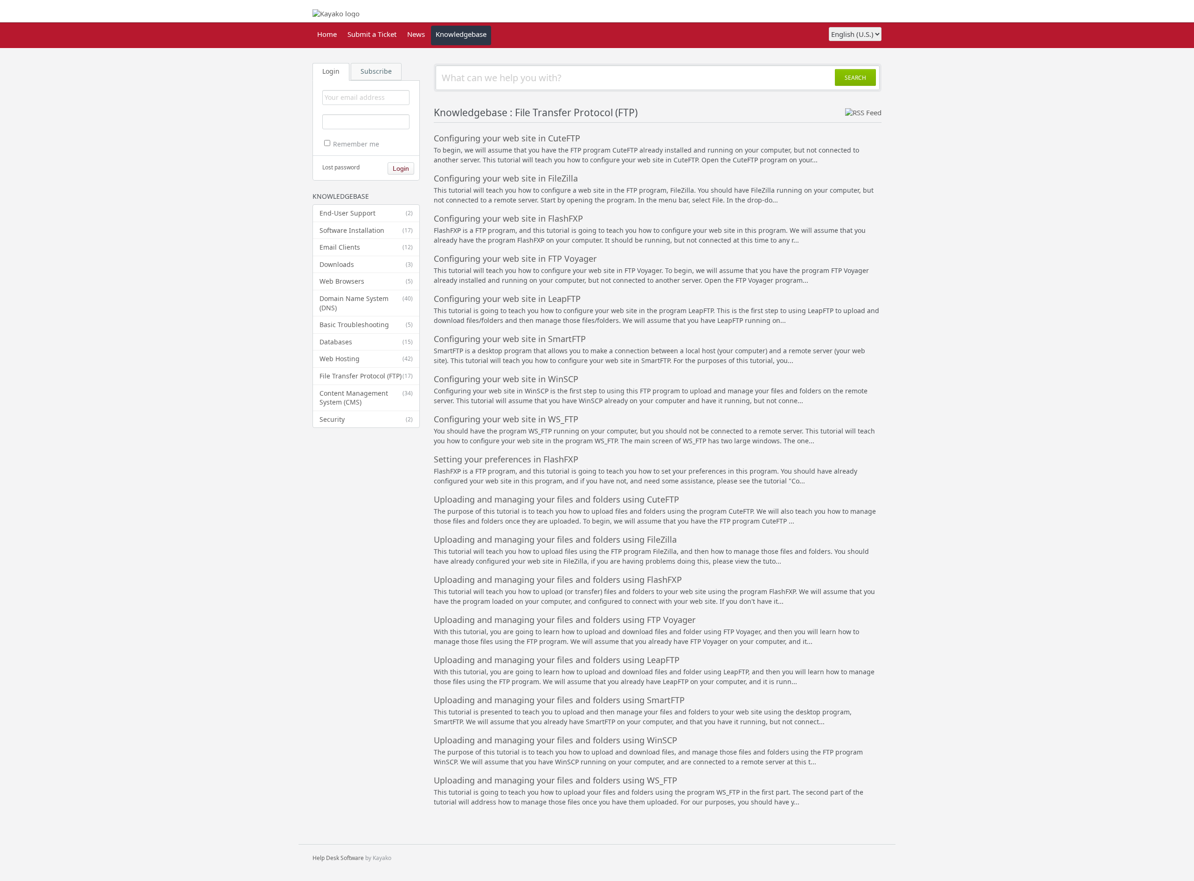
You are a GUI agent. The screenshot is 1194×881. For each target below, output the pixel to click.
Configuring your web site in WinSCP (506, 379)
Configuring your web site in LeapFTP (507, 298)
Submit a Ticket (371, 34)
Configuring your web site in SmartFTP (510, 339)
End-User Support (366, 213)
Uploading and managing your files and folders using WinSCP (555, 740)
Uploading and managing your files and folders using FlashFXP (558, 579)
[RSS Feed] (863, 112)
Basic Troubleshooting (366, 324)
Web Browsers (366, 281)
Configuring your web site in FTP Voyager (515, 258)
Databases (366, 341)
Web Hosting (366, 358)
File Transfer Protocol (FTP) (366, 375)
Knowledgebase (461, 34)
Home (327, 34)
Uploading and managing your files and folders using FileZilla (555, 539)
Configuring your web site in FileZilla (506, 178)
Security (366, 419)
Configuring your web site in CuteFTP (507, 138)
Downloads (366, 264)
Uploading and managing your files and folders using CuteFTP (556, 499)
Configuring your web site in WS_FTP (506, 419)
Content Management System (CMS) (366, 398)
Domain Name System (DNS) (366, 303)
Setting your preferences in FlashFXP (506, 459)
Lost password (341, 167)
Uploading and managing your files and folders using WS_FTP (555, 780)
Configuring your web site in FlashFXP (508, 218)
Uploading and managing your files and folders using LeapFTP (557, 660)
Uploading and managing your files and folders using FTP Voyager (564, 619)
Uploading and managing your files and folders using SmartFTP (559, 700)
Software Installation (366, 230)
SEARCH (855, 78)
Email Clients (366, 247)
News (416, 34)
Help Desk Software (338, 858)
